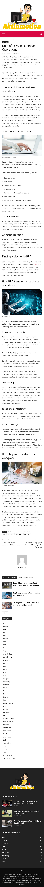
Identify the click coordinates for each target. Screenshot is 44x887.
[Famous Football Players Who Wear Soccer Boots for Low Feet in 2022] (7, 803)
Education (6, 660)
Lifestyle (6, 709)
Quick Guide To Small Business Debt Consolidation (11, 544)
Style (4, 740)
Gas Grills (6, 685)
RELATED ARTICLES (9, 578)
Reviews (6, 725)
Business (10, 532)
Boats (5, 635)
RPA (4, 534)
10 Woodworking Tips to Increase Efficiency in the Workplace (33, 545)
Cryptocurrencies (8, 651)
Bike (4, 629)
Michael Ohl (7, 53)
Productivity (19, 532)
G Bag (5, 675)
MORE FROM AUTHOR (26, 578)
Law (4, 706)
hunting (5, 700)
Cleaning (6, 648)
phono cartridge (8, 718)
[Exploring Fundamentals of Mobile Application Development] (7, 595)
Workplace (27, 534)
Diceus (36, 264)
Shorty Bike (7, 728)
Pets (4, 715)
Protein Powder (8, 722)
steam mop (7, 737)
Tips (4, 746)
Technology (11, 39)
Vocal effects (7, 755)
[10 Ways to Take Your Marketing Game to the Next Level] (7, 605)
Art (4, 623)
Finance (5, 663)
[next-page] (6, 612)
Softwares (10, 534)
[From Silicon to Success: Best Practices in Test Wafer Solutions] (7, 585)
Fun (4, 672)
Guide (5, 688)
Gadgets (6, 679)
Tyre (4, 752)
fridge (5, 669)
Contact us (22, 871)
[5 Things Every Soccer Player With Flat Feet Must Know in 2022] (7, 813)
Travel (5, 749)
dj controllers (7, 654)
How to (5, 697)
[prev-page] (3, 612)
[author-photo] (22, 565)
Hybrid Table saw (9, 703)
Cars (4, 642)
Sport (5, 734)
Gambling (6, 682)
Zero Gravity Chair (9, 758)
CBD (4, 645)
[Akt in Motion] (22, 16)
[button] (3, 34)
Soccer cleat (7, 731)
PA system (6, 712)
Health (5, 691)
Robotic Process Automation (32, 532)
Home (4, 39)
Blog (4, 632)
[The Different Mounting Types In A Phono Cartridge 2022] (7, 823)
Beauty (5, 626)
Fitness (5, 666)
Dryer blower (7, 657)
